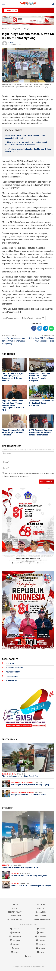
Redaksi (40, 908)
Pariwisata (22, 792)
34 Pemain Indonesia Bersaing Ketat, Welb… (30, 876)
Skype (16, 948)
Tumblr (42, 933)
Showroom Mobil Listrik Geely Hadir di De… (20, 867)
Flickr (42, 952)
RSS (29, 956)
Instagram (16, 941)
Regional (12, 774)
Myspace (42, 944)
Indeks (15, 905)
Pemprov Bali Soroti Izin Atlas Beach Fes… (29, 795)
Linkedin (42, 941)
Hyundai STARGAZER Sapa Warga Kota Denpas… (31, 886)
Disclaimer (41, 912)
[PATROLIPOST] (28, 4)
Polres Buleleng (13, 672)
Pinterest (16, 933)
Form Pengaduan (14, 919)
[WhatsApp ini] (51, 328)
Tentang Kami (15, 916)
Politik (22, 782)
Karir (14, 908)
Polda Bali (10, 663)
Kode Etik (41, 905)
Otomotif (5, 865)
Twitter (42, 929)
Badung (5, 774)
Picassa (16, 952)
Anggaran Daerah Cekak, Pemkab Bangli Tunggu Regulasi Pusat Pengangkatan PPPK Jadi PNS (13, 405)
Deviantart (16, 944)
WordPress (42, 937)
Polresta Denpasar (14, 668)
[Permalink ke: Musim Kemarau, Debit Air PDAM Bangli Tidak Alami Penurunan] (14, 421)
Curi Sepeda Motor (11, 318)
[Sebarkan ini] (33, 328)
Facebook (16, 929)
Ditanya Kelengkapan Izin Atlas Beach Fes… (20, 776)
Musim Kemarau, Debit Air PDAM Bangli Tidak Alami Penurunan (13, 432)
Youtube (42, 948)
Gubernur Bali (12, 680)
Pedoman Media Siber (41, 919)
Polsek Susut (27, 318)
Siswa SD (40, 318)
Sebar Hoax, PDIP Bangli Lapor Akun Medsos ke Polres (41, 338)
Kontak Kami (40, 916)
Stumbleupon (16, 937)
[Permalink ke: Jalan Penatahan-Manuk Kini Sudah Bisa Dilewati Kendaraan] (41, 392)
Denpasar (15, 782)
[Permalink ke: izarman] (4, 43)
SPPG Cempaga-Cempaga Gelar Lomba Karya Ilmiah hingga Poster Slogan (40, 432)
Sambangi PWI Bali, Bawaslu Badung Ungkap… (31, 784)
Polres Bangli (12, 676)
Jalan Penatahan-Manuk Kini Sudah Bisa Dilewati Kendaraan (41, 403)
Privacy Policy (14, 912)
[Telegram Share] (45, 328)
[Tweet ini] (39, 328)
